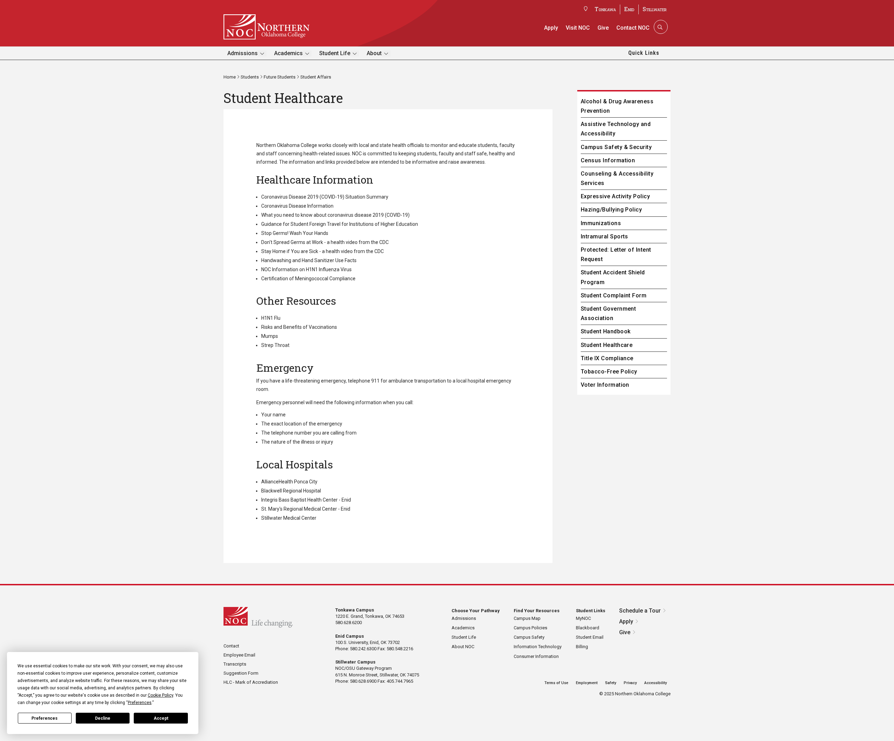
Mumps (269, 336)
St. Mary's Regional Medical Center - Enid (305, 509)
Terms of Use (556, 683)
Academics (288, 53)
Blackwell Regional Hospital (291, 491)
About (374, 53)
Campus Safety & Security (616, 147)
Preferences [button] (140, 702)
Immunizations (601, 223)
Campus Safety (529, 637)
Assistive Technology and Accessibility (616, 129)
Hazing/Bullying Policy (611, 209)
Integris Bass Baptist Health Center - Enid (306, 500)
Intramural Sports (604, 236)
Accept (161, 718)
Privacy (630, 683)
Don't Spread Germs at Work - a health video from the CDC (325, 242)
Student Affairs (315, 77)
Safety (610, 683)
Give (603, 27)
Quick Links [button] (643, 53)
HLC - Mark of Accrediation (251, 682)
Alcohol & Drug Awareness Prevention (617, 106)
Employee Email (239, 655)
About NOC (463, 646)
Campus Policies (530, 627)
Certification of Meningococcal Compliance (308, 278)
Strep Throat (275, 345)
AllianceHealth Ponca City (289, 481)
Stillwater (655, 9)
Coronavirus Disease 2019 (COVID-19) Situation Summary (324, 197)
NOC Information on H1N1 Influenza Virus (307, 269)
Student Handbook (606, 331)
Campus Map (527, 618)
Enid (629, 9)
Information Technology (538, 646)
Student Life (334, 53)
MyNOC (583, 618)
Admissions (242, 53)
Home (230, 77)
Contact (231, 646)
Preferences (44, 718)
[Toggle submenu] (262, 54)
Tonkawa (605, 9)
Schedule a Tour (640, 610)
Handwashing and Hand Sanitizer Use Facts (309, 260)
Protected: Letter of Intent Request (616, 254)
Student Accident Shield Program (613, 277)
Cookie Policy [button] (160, 695)
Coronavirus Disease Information (297, 206)
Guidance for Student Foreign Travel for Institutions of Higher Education (339, 224)
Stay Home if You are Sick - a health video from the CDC (322, 251)
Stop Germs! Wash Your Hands (294, 233)
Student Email (589, 637)
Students (250, 77)
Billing (582, 646)
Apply (551, 27)
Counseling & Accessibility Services (617, 178)
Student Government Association (608, 313)
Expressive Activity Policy (615, 196)
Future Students (279, 77)
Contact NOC (633, 27)
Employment (587, 683)
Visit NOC (578, 27)
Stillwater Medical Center (288, 518)
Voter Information (605, 384)
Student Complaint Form (614, 295)
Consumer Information (536, 656)
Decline (102, 718)
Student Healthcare (607, 345)
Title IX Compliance (607, 358)
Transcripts (235, 664)
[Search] (660, 27)
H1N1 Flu (270, 318)
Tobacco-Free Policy (609, 371)
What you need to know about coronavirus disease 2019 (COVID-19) (335, 215)
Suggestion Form (241, 673)
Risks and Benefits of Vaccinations (299, 327)
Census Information (608, 160)
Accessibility (655, 683)
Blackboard (587, 627)
